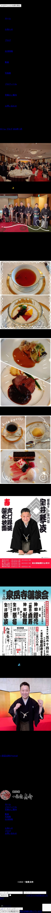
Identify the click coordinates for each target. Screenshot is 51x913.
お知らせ (9, 29)
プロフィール (11, 84)
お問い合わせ (11, 106)
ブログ (8, 40)
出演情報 (9, 51)
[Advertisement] (25, 778)
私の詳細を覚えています (31, 911)
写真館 (8, 73)
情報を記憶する (18, 895)
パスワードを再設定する (10, 911)
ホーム (8, 18)
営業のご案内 (11, 95)
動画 (7, 62)
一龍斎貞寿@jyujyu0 (9, 756)
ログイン (4, 895)
